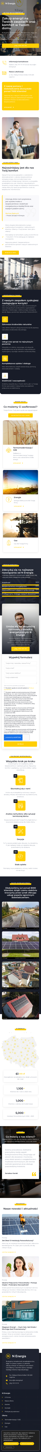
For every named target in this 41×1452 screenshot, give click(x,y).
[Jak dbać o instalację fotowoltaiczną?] (20, 1224)
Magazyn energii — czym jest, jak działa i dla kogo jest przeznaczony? (19, 1328)
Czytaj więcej (8, 1252)
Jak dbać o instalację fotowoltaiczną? (18, 1240)
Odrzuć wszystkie (27, 1443)
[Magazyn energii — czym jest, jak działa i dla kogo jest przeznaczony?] (20, 1311)
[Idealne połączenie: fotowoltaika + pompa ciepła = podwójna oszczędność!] (20, 1266)
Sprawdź (17, 463)
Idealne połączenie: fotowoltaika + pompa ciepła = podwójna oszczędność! (19, 1284)
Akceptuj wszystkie (11, 1443)
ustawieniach (8, 1440)
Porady (4, 1238)
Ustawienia (8, 1447)
